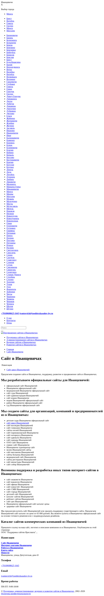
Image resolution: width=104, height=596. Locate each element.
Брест (9, 18)
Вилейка (10, 72)
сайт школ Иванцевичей (17, 423)
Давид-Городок (13, 96)
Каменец (10, 140)
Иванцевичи (12, 133)
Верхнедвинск (13, 67)
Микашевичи (12, 189)
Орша (9, 223)
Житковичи (11, 121)
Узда (8, 287)
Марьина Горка (13, 187)
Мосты (9, 204)
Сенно (9, 255)
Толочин (10, 282)
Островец (10, 228)
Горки (9, 89)
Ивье (8, 135)
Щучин (9, 309)
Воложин (10, 79)
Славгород (11, 260)
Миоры (9, 194)
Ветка (9, 69)
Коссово (10, 157)
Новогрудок (12, 216)
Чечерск (10, 304)
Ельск (9, 116)
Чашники (10, 296)
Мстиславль (12, 206)
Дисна (9, 101)
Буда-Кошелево (13, 62)
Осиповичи (11, 226)
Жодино (10, 126)
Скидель (10, 257)
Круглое (10, 165)
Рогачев (10, 248)
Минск (9, 14)
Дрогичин (11, 108)
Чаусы (9, 294)
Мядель (9, 209)
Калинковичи (12, 138)
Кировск (10, 143)
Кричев (9, 162)
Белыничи (11, 43)
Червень (10, 299)
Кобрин (10, 152)
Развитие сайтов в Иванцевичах (21, 345)
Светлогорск (12, 250)
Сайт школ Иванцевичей (18, 370)
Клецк (9, 145)
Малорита (11, 184)
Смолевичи (11, 267)
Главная (10, 349)
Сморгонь (11, 270)
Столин (10, 279)
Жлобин (10, 123)
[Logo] (19, 333)
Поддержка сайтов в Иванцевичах (22, 337)
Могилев (10, 31)
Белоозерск (11, 40)
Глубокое (10, 84)
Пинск (9, 235)
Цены (9, 323)
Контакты (11, 320)
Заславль (10, 128)
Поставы (10, 240)
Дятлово (10, 113)
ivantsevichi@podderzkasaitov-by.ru (16, 576)
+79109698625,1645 (10, 565)
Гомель (9, 23)
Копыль (10, 155)
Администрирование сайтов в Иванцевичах (26, 340)
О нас (9, 318)
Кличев (9, 150)
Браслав (10, 57)
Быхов (9, 64)
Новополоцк (12, 221)
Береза (9, 45)
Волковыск (11, 77)
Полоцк (10, 238)
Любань (10, 179)
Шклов (9, 306)
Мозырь (10, 199)
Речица (9, 245)
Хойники (10, 292)
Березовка (11, 50)
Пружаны (10, 243)
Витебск (10, 21)
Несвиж (10, 213)
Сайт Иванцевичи (14, 352)
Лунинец (10, 177)
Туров (9, 284)
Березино (10, 47)
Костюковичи (12, 160)
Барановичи (12, 35)
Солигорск (11, 272)
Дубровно (11, 111)
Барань (9, 38)
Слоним (10, 262)
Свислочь (10, 252)
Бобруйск (10, 52)
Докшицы (11, 106)
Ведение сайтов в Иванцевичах (21, 342)
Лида (8, 172)
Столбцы (10, 277)
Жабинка (10, 118)
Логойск (10, 174)
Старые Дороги (13, 274)
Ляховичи (11, 182)
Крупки (10, 167)
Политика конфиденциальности (16, 593)
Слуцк (9, 265)
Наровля (10, 211)
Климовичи (11, 147)
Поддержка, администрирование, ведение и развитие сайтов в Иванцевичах (38, 591)
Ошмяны (10, 231)
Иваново (10, 130)
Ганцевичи (11, 82)
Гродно (9, 26)
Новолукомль (12, 218)
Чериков (10, 301)
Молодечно (11, 201)
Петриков (10, 233)
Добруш (10, 104)
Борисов (10, 55)
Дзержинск (11, 99)
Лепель (9, 169)
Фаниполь (11, 289)
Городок (10, 91)
